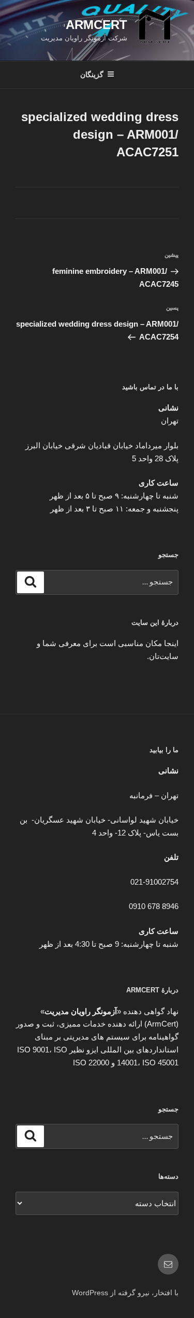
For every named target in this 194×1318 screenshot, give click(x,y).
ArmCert (96, 25)
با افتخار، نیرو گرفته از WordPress (125, 1292)
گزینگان (91, 74)
